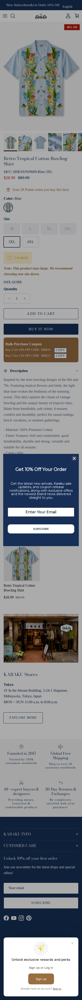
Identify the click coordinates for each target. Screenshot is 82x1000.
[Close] (74, 458)
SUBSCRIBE (41, 528)
